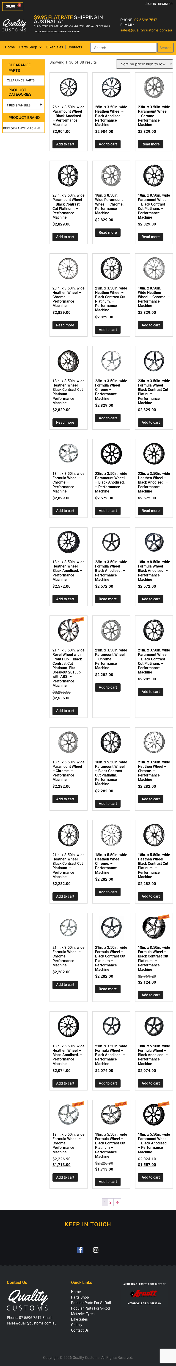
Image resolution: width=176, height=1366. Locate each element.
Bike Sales (54, 47)
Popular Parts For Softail (91, 1303)
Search (165, 47)
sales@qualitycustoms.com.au (146, 30)
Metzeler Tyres (82, 1314)
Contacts (75, 47)
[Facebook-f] (80, 1250)
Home (10, 47)
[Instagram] (96, 1250)
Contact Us (80, 1330)
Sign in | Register (159, 4)
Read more (151, 144)
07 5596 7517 (145, 20)
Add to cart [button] (65, 144)
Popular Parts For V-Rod (90, 1308)
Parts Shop (28, 47)
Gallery (76, 1325)
